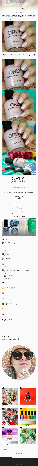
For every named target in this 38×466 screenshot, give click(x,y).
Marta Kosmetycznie (7, 253)
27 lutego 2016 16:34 (10, 303)
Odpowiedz (6, 250)
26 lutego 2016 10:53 (10, 275)
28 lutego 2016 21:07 (10, 308)
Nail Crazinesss (6, 287)
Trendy (8, 192)
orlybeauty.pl (26, 186)
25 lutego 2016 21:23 (9, 242)
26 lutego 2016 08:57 (12, 287)
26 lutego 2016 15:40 (9, 292)
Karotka (5, 303)
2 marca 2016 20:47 (10, 319)
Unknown (5, 308)
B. (4, 258)
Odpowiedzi (7, 273)
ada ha (5, 242)
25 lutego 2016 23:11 (7, 258)
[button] (10, 4)
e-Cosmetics (19, 2)
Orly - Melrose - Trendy (24, 213)
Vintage (5, 192)
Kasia (5, 292)
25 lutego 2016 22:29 (14, 253)
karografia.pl (21, 464)
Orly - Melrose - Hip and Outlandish (12, 213)
